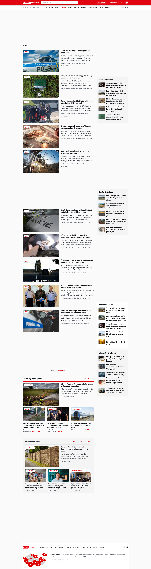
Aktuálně (49, 7)
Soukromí (41, 547)
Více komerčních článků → (82, 442)
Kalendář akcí (93, 7)
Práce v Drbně (92, 547)
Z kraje (76, 7)
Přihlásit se (113, 2)
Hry (101, 7)
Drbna (83, 7)
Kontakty (68, 547)
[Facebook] (119, 3)
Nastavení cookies (79, 547)
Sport (69, 7)
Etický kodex (58, 547)
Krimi (64, 7)
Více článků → (89, 379)
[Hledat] (76, 2)
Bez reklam (101, 2)
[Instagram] (121, 3)
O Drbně (49, 547)
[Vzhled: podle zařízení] (126, 2)
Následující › (61, 370)
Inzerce (107, 7)
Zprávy (57, 7)
